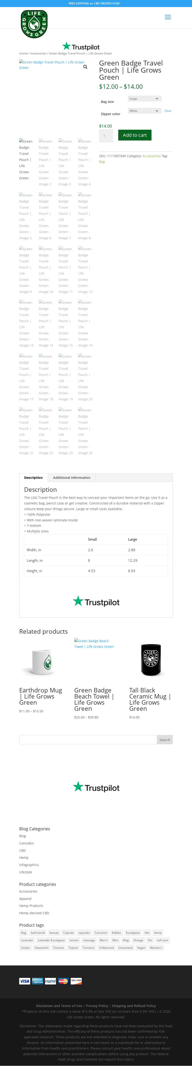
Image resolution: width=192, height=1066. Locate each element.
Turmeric (89, 948)
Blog (22, 836)
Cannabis (26, 843)
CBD (22, 850)
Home (23, 53)
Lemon (74, 940)
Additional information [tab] (71, 477)
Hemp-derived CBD (34, 913)
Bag (102, 161)
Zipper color (110, 114)
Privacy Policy (97, 1006)
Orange (138, 940)
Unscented (125, 948)
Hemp (24, 857)
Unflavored (106, 948)
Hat (147, 933)
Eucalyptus (133, 933)
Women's (156, 948)
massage (89, 940)
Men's (104, 940)
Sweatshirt (41, 948)
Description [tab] (33, 477)
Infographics (29, 865)
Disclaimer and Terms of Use (59, 1006)
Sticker (25, 948)
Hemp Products (31, 905)
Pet (150, 940)
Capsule (68, 933)
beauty (54, 933)
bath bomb (38, 933)
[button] (85, 67)
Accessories (38, 53)
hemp (158, 933)
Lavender (27, 940)
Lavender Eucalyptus (51, 940)
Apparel (25, 898)
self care (162, 940)
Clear (167, 111)
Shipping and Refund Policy (134, 1006)
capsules (84, 933)
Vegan (141, 948)
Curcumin (101, 933)
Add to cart (135, 135)
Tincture (58, 948)
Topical (73, 948)
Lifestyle (25, 872)
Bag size (107, 101)
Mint (115, 940)
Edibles (116, 933)
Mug (126, 940)
